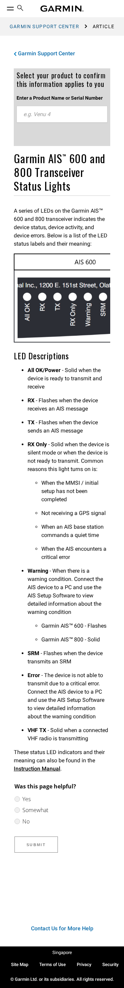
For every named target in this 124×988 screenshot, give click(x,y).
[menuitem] (20, 9)
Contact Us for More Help (62, 928)
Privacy (84, 964)
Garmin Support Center (44, 26)
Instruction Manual (37, 768)
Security (110, 964)
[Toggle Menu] (4, 7)
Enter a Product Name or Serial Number (60, 98)
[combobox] (62, 114)
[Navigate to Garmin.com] (62, 8)
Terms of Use (52, 964)
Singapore (62, 952)
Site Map (19, 964)
